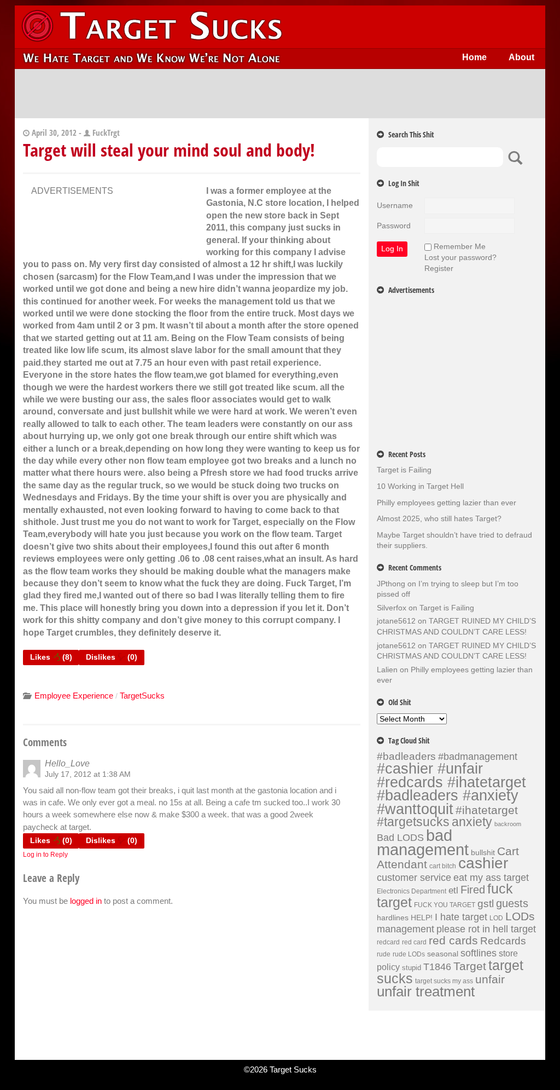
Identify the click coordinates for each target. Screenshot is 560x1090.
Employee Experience (73, 695)
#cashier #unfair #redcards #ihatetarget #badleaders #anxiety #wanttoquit (451, 788)
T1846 (437, 966)
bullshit (483, 852)
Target (469, 966)
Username (395, 205)
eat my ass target (491, 877)
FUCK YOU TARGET (444, 905)
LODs (520, 916)
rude (383, 954)
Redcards (503, 941)
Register (438, 268)
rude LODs (409, 954)
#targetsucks (413, 822)
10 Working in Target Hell (420, 486)
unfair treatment (426, 991)
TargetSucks (142, 695)
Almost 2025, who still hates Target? (439, 518)
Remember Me (460, 246)
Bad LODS (400, 837)
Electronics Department (411, 891)
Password (394, 225)
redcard (388, 942)
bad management (423, 842)
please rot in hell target (486, 929)
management (405, 929)
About (521, 57)
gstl (485, 903)
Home (474, 57)
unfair (490, 979)
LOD (496, 918)
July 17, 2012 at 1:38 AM (88, 774)
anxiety (472, 822)
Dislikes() (111, 657)
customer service (414, 877)
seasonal (442, 953)
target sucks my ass (444, 981)
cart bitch (442, 866)
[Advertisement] (280, 93)
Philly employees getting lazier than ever (446, 502)
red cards (453, 940)
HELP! (422, 917)
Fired (472, 890)
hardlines (393, 917)
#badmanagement (477, 756)
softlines (478, 953)
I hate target (461, 916)
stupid (411, 968)
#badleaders (406, 756)
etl (453, 890)
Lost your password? (460, 257)
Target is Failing (404, 469)
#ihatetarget (487, 810)
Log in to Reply (45, 854)
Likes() (51, 657)
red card (414, 942)
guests (512, 903)
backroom (507, 824)
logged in (86, 901)
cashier (483, 863)
